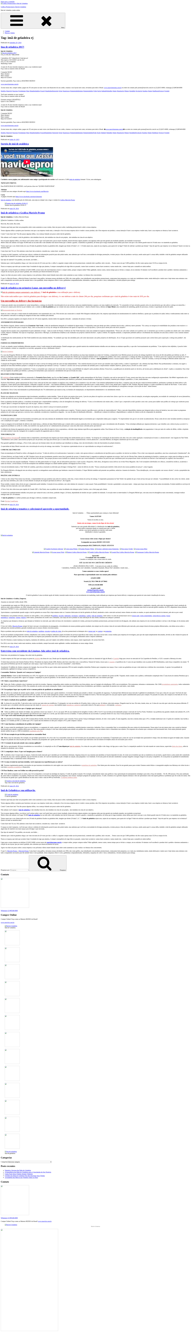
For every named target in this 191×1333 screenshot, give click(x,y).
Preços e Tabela (10, 33)
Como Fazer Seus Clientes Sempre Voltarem (19, 1174)
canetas (163, 616)
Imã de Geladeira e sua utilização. (18, 790)
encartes (61, 616)
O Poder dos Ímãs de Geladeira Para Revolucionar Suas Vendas (25, 1176)
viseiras (18, 617)
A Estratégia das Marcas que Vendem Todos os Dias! (21, 1177)
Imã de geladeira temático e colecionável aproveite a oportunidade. (35, 509)
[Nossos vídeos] (86, 549)
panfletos (55, 616)
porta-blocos (157, 616)
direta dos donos (177, 746)
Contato (7, 31)
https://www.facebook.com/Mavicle (37, 191)
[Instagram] (107, 549)
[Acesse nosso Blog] (140, 549)
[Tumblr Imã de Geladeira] (98, 552)
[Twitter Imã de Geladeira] (126, 549)
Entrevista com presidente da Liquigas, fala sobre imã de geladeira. (35, 651)
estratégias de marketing (89, 765)
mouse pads (135, 616)
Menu (62, 27)
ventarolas (12, 617)
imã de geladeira (75, 746)
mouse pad (91, 631)
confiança (118, 705)
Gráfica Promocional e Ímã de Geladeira (13, 7)
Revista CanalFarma (11, 501)
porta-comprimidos (146, 616)
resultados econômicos (14, 767)
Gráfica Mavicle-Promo (67, 200)
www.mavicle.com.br (7, 922)
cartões (88, 616)
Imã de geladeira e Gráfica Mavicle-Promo (23, 212)
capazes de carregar (47, 705)
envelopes (75, 616)
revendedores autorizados (169, 684)
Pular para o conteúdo (8, 1)
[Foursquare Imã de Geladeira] (147, 552)
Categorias (4, 1162)
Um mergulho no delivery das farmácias (21, 301)
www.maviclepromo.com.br (9, 84)
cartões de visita (56, 631)
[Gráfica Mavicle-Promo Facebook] (53, 549)
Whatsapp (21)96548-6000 (9, 910)
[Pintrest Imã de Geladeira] (76, 552)
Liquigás (116, 658)
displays (23, 617)
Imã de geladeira (6, 200)
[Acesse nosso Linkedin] (41, 552)
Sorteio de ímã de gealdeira (15, 143)
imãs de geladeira (74, 179)
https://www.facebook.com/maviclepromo (29, 196)
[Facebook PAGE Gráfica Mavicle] (71, 549)
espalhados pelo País (36, 731)
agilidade (102, 705)
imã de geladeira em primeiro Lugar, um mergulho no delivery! (33, 288)
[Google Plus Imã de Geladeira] (122, 552)
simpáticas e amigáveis (74, 705)
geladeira (37, 658)
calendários (82, 616)
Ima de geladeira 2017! (12, 47)
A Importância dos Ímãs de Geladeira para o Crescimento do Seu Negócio (28, 1172)
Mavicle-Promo (17, 626)
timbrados (68, 616)
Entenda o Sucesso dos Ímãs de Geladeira (18, 1170)
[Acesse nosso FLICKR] (57, 552)
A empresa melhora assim (69, 777)
